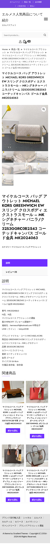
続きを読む (13, 430)
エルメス (38, 517)
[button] (43, 109)
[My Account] (20, 41)
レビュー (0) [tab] (11, 272)
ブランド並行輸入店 (11, 517)
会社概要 (38, 2)
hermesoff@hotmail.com (21, 325)
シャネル (27, 517)
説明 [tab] (8, 263)
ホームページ (15, 2)
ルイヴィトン (32, 521)
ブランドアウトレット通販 (31, 525)
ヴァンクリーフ (9, 525)
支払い (32, 6)
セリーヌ (19, 521)
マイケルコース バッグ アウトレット (26, 247)
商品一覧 (27, 2)
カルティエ (7, 521)
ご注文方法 (21, 6)
